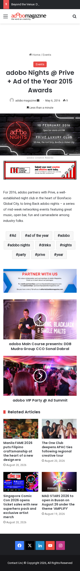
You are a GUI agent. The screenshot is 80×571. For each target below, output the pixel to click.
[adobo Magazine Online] (29, 16)
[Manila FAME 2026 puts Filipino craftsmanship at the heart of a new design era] (20, 429)
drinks (46, 245)
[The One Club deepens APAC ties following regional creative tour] (59, 429)
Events (47, 54)
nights (67, 245)
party (22, 255)
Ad (14, 235)
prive (41, 255)
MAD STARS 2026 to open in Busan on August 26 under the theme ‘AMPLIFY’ (58, 502)
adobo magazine (25, 100)
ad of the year (38, 235)
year (59, 255)
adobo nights (20, 245)
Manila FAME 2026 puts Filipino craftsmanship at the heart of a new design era (18, 451)
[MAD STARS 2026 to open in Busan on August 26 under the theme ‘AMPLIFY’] (59, 482)
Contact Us (15, 563)
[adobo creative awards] (40, 170)
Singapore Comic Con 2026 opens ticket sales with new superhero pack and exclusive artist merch (20, 506)
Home (36, 54)
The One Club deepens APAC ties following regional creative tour (57, 449)
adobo (65, 235)
